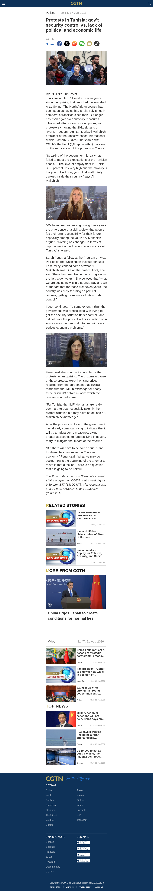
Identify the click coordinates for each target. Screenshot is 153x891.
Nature (80, 795)
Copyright (70, 887)
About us (99, 887)
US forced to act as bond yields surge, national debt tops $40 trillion (89, 753)
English (50, 842)
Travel (80, 790)
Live (79, 815)
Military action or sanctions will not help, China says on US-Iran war (89, 716)
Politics (50, 800)
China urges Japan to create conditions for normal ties (73, 615)
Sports (49, 825)
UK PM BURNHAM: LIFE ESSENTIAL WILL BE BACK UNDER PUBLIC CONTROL (89, 515)
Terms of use (56, 887)
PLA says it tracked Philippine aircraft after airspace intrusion (89, 734)
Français (50, 852)
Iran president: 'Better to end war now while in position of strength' (90, 671)
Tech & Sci (51, 815)
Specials (81, 810)
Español (50, 847)
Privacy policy (85, 887)
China (49, 790)
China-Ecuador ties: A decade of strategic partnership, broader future (90, 652)
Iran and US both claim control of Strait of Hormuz (90, 534)
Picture (80, 800)
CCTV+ (50, 871)
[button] (50, 216)
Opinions (50, 810)
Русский (50, 862)
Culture (50, 820)
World (49, 795)
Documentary (53, 866)
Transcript (82, 820)
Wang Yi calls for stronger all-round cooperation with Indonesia (88, 690)
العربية (49, 857)
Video (80, 805)
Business (51, 805)
